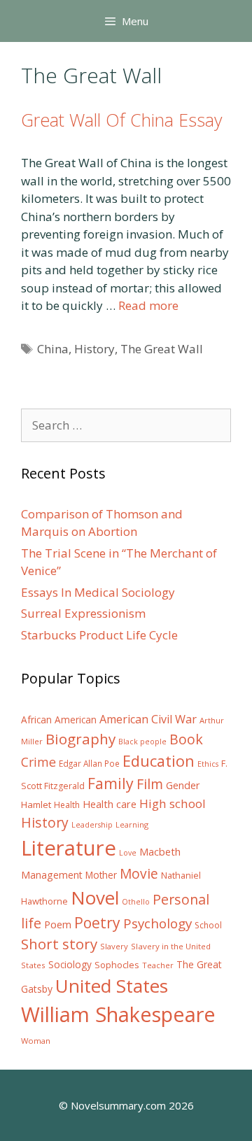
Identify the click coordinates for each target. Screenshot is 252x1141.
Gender (183, 785)
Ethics (207, 764)
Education (158, 761)
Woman (35, 1040)
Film (149, 783)
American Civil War (148, 719)
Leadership (92, 825)
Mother (101, 875)
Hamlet (36, 804)
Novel (95, 897)
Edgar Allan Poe (89, 763)
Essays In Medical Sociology (98, 592)
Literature (68, 848)
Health (67, 805)
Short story (59, 944)
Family (111, 783)
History (94, 349)
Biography (80, 739)
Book (186, 739)
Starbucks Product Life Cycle (99, 635)
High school (172, 803)
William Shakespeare (118, 1014)
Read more (148, 305)
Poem (57, 924)
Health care (109, 804)
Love (127, 853)
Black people (142, 741)
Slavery (114, 946)
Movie (139, 874)
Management (52, 874)
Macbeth (160, 851)
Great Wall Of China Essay (121, 120)
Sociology (70, 964)
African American (59, 720)
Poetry (97, 922)
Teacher (158, 965)
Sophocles (116, 964)
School (208, 925)
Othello (136, 902)
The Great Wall (161, 349)
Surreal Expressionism (83, 613)
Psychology (157, 923)
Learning (131, 824)
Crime (38, 761)
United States (111, 985)
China (53, 349)
